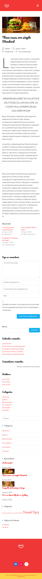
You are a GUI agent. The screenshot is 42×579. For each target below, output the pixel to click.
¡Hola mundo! (6, 343)
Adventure (9, 52)
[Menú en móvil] (38, 5)
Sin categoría (6, 405)
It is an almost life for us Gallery (12, 351)
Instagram (5, 525)
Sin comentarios (25, 52)
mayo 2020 (6, 384)
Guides (16, 513)
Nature (20, 513)
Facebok (5, 527)
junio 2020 (6, 382)
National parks (7, 402)
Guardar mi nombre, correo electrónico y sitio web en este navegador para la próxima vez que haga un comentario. (20, 307)
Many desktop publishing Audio (13, 354)
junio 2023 (6, 379)
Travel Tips (31, 512)
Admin (7, 49)
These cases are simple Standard (13, 346)
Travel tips (5, 410)
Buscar (4, 326)
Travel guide (6, 407)
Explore (4, 399)
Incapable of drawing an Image (13, 349)
